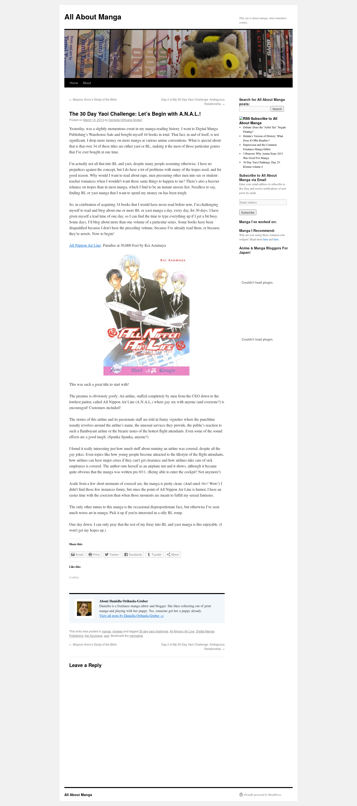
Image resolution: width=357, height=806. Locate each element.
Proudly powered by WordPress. (263, 795)
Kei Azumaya (93, 635)
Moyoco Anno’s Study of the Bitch (93, 99)
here (265, 239)
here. (276, 239)
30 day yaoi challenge (153, 631)
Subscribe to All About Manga (258, 120)
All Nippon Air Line (85, 245)
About (87, 82)
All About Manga (92, 16)
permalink (136, 635)
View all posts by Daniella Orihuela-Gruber (131, 615)
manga (106, 631)
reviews (117, 631)
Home (74, 82)
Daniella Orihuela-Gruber (125, 120)
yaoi (106, 635)
